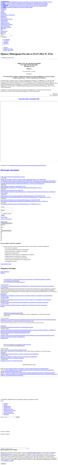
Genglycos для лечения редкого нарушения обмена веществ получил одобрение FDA (25, 6)
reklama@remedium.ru (46, 384)
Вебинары (3, 28)
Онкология (3, 9)
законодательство (14, 165)
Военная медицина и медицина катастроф (16, 251)
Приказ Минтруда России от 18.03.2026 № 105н (13, 186)
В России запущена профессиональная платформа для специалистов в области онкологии (24, 305)
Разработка (3, 16)
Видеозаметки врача (6, 27)
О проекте (6, 40)
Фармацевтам (4, 21)
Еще (2, 29)
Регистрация (4, 217)
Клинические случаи (16, 371)
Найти (17, 417)
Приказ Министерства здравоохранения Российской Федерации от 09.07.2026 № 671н (23, 195)
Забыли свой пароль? (6, 218)
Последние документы (10, 170)
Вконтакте (3, 32)
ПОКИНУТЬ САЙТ (8, 460)
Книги (2, 271)
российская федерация (40, 165)
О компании (7, 39)
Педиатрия (3, 13)
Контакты (6, 43)
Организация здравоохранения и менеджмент (17, 249)
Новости (3, 273)
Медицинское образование (12, 253)
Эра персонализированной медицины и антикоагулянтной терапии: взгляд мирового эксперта (27, 1)
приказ (27, 165)
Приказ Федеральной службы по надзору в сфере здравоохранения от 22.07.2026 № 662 (23, 179)
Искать (2, 417)
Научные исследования (11, 248)
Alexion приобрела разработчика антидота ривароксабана (18, 7)
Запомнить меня (7, 213)
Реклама (6, 42)
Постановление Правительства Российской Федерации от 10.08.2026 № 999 (20, 200)
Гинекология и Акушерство (8, 15)
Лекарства (15, 368)
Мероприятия (4, 20)
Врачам (2, 12)
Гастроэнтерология (5, 371)
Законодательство (5, 23)
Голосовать (3, 264)
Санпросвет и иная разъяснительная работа (16, 258)
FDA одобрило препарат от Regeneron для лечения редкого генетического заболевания (25, 4)
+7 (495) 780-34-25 (25, 384)
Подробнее (3, 294)
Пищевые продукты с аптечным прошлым (12, 360)
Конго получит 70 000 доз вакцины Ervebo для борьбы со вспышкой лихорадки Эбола (25, 3)
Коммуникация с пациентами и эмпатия (15, 256)
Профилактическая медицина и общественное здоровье (19, 254)
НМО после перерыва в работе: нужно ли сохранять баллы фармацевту (19, 356)
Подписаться (4, 31)
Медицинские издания (6, 24)
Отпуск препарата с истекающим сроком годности (14, 349)
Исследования (9, 368)
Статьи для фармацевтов (20, 370)
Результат (8, 264)
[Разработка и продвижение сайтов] (1, 401)
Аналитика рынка (5, 25)
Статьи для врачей (9, 370)
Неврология (4, 17)
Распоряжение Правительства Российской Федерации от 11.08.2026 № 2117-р (21, 204)
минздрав (31, 165)
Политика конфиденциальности (35, 372)
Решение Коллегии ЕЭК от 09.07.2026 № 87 (12, 190)
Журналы (6, 271)
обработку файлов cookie (34, 452)
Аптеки (3, 10)
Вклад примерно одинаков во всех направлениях (18, 259)
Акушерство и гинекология (40, 370)
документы (22, 165)
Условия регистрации (49, 372)
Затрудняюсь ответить (11, 261)
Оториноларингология (6, 19)
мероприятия (4, 221)
